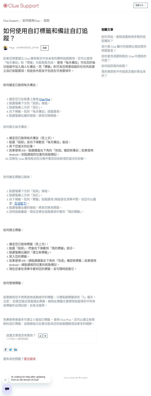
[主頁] (21, 5)
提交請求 (30, 359)
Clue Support (10, 21)
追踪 (47, 21)
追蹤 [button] (45, 48)
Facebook (5, 350)
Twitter (10, 350)
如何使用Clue (31, 21)
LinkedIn (15, 350)
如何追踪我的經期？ (114, 66)
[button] (40, 336)
